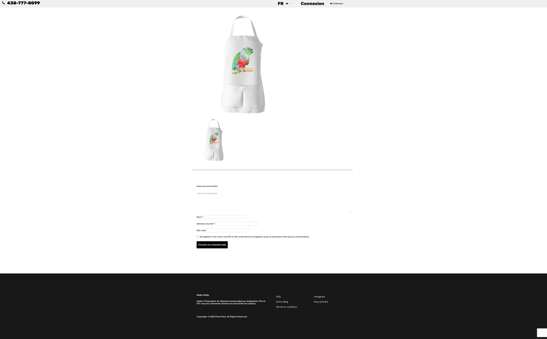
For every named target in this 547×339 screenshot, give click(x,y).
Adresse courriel (206, 223)
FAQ (278, 296)
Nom (200, 217)
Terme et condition (286, 307)
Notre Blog (282, 301)
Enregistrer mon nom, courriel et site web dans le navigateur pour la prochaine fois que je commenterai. (254, 236)
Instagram (319, 296)
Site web (201, 230)
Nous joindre (321, 301)
